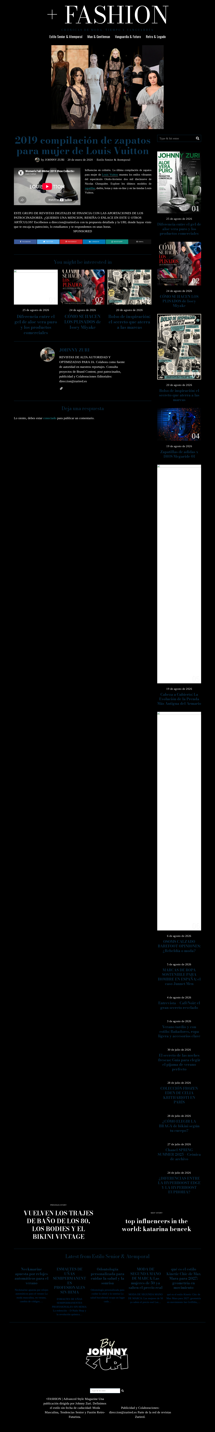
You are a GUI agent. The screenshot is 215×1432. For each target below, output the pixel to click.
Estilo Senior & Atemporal (65, 36)
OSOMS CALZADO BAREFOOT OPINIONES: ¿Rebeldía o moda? (179, 946)
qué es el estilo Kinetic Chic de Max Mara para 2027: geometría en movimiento (183, 1278)
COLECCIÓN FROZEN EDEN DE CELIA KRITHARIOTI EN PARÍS (179, 1095)
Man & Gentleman (98, 36)
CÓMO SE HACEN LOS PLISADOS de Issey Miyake (82, 321)
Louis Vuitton (110, 174)
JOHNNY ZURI (54, 159)
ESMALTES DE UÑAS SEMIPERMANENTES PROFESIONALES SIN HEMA (69, 1281)
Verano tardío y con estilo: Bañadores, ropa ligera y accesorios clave (179, 1031)
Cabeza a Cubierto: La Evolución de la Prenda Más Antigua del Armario (179, 699)
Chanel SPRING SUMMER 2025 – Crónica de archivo (179, 1154)
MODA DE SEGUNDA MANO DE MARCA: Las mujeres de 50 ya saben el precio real (145, 1278)
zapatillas (90, 188)
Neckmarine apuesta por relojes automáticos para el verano (31, 1276)
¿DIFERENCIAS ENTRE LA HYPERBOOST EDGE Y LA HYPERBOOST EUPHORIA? (179, 1185)
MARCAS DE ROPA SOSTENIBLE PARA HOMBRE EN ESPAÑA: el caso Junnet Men (179, 976)
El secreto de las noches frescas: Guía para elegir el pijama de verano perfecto (179, 1062)
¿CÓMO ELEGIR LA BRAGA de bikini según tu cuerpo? (179, 1126)
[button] (197, 138)
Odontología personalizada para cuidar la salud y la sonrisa (107, 1276)
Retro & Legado (156, 36)
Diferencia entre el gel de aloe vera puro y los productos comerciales (35, 324)
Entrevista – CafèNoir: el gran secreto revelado (179, 1005)
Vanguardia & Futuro (128, 36)
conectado (49, 418)
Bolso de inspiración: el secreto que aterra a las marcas (129, 321)
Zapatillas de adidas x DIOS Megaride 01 (179, 454)
